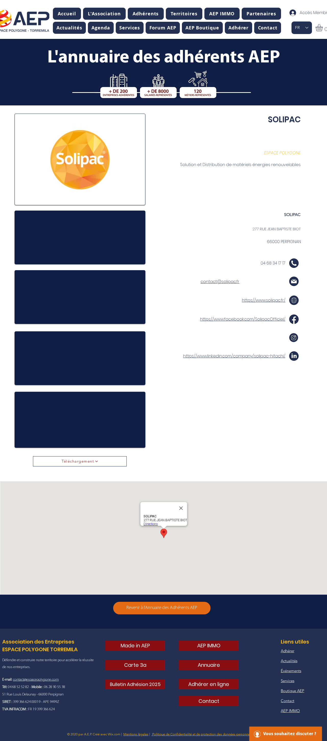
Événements (291, 670)
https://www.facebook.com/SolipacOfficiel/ (242, 319)
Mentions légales (135, 734)
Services (287, 680)
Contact (287, 700)
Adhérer (287, 650)
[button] (104, 14)
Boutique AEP (292, 690)
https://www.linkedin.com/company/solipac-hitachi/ (234, 356)
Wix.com (114, 734)
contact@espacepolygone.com (36, 680)
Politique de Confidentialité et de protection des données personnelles (203, 734)
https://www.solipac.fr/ (263, 300)
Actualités (289, 660)
